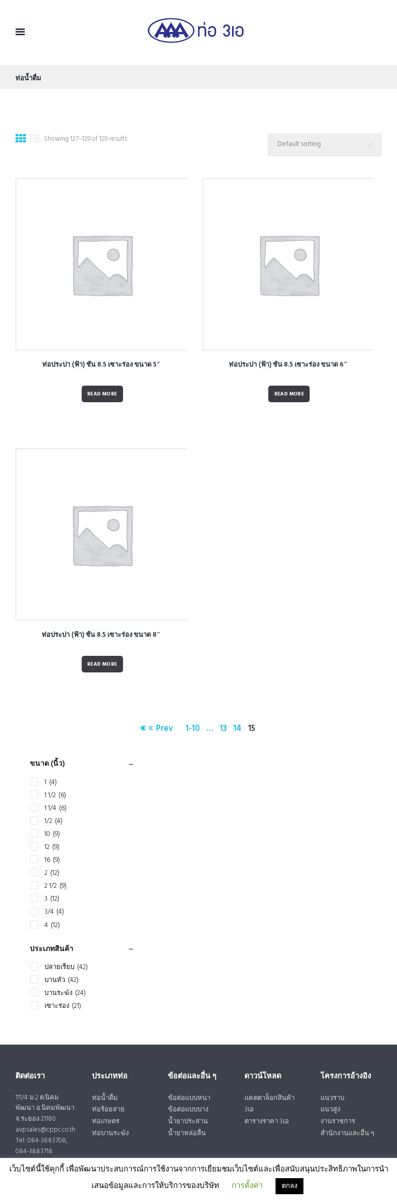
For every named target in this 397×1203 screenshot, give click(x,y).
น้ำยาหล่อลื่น (187, 1133)
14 (237, 729)
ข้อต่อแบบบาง (188, 1109)
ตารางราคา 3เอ (267, 1121)
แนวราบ (332, 1098)
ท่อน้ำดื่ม (105, 1098)
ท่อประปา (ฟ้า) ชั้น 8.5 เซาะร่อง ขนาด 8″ (101, 634)
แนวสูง (330, 1109)
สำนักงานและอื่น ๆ (347, 1133)
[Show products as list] (34, 140)
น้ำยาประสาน (188, 1121)
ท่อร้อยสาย (108, 1109)
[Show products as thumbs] (21, 140)
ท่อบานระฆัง (110, 1133)
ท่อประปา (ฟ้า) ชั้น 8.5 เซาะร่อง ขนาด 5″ (101, 364)
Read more (102, 394)
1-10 (193, 729)
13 (223, 729)
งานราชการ (337, 1121)
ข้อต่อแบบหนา (189, 1098)
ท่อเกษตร (105, 1121)
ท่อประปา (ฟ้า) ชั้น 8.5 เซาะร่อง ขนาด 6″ (288, 364)
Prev (164, 729)
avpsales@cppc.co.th (45, 1129)
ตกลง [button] (289, 1186)
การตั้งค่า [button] (247, 1186)
